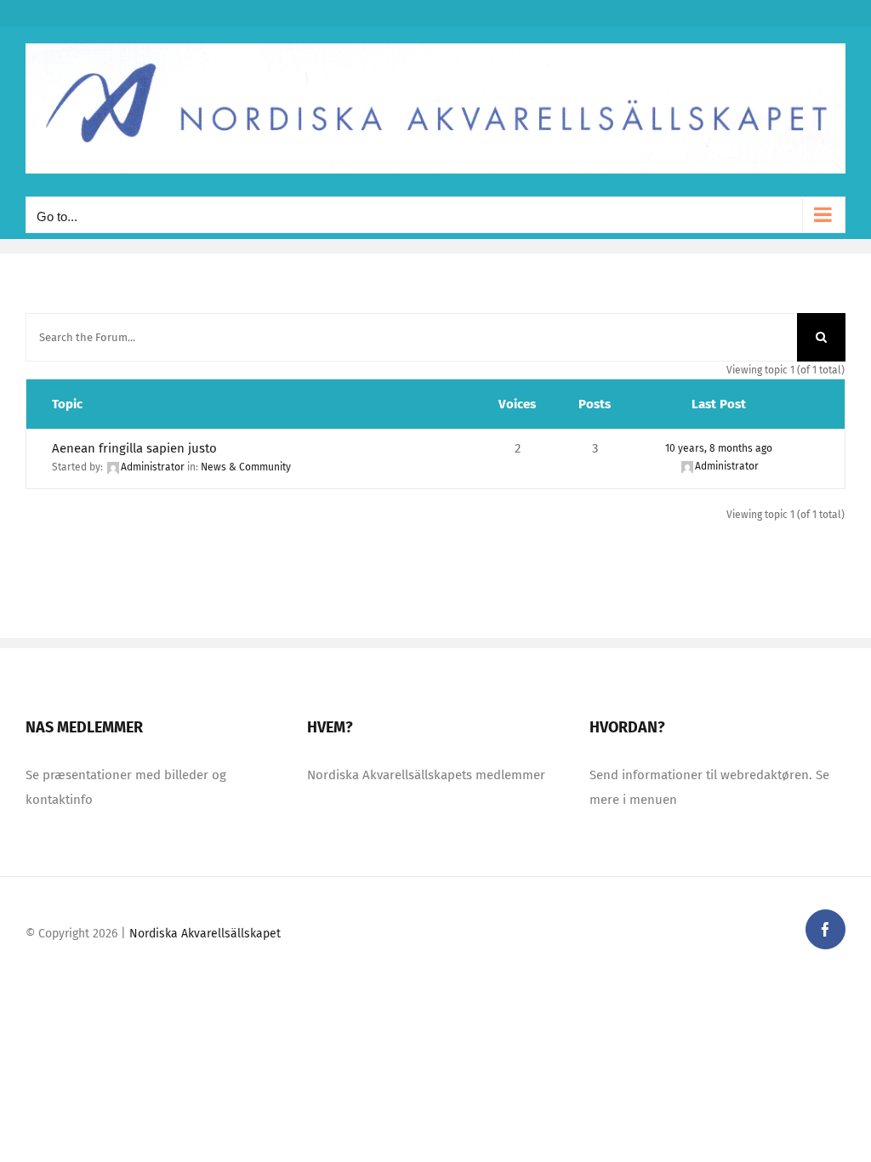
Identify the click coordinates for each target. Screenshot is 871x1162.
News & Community (246, 467)
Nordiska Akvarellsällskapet (205, 933)
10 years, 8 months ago (718, 448)
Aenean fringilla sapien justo (134, 448)
